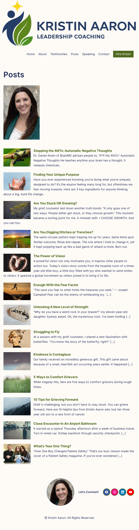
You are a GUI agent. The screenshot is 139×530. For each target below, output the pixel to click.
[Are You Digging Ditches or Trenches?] (17, 239)
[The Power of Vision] (17, 263)
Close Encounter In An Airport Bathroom (64, 423)
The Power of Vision (49, 256)
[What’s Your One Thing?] (17, 454)
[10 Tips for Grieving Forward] (17, 406)
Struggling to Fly (46, 332)
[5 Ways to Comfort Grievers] (17, 384)
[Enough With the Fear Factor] (17, 291)
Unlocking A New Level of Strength (60, 307)
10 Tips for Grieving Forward (55, 399)
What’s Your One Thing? (52, 446)
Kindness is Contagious (52, 354)
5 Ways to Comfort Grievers (55, 377)
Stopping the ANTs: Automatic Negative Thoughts (72, 151)
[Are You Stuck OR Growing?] (17, 210)
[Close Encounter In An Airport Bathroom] (17, 430)
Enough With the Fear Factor (55, 285)
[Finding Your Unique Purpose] (17, 181)
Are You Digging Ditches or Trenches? (63, 232)
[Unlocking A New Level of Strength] (17, 315)
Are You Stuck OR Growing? (55, 203)
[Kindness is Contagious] (17, 361)
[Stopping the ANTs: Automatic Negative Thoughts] (17, 157)
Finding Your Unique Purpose (56, 174)
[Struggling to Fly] (17, 339)
